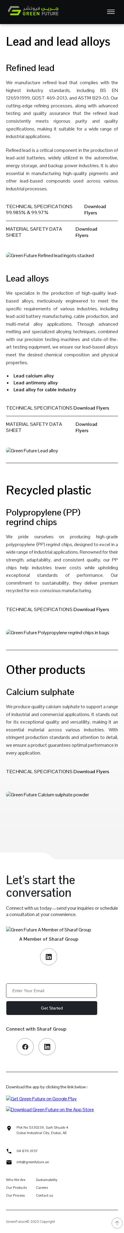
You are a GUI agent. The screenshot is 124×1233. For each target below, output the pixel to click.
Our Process (15, 1195)
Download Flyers (95, 209)
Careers (42, 1187)
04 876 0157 (27, 1150)
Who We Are (15, 1179)
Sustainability (46, 1179)
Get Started (52, 1008)
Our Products (16, 1187)
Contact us (44, 1195)
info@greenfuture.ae (33, 1162)
